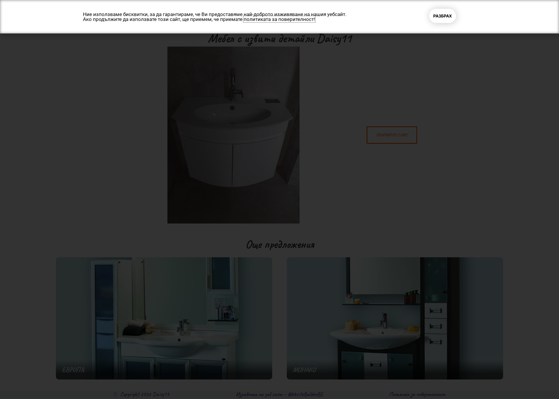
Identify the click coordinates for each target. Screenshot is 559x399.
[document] (279, 199)
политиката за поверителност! (279, 19)
